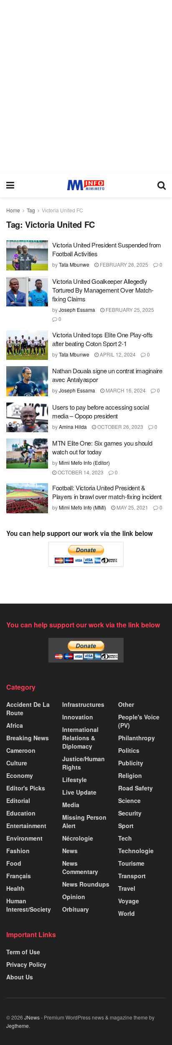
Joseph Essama (77, 309)
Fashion (18, 850)
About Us (19, 977)
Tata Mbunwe (74, 264)
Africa (14, 725)
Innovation (77, 717)
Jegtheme (17, 1025)
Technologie (136, 850)
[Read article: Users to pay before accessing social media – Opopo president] (27, 418)
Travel (126, 888)
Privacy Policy (26, 964)
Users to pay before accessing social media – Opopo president (100, 411)
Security (130, 813)
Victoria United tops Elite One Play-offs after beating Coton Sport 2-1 (102, 339)
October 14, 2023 (80, 472)
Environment (24, 838)
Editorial (18, 800)
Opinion (73, 896)
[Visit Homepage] (85, 185)
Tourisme (131, 863)
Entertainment (26, 825)
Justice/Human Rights (83, 762)
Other (126, 704)
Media (70, 804)
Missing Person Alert (84, 821)
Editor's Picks (25, 788)
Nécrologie (77, 838)
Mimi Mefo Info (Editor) (84, 462)
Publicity (130, 763)
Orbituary (75, 909)
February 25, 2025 (129, 309)
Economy (19, 775)
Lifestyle (74, 779)
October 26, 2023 (119, 426)
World (126, 913)
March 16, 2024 (125, 390)
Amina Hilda (73, 426)
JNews (32, 1017)
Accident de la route (28, 708)
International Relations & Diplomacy (80, 737)
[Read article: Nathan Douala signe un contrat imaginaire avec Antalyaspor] (27, 381)
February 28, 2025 (123, 264)
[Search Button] (161, 184)
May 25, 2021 (131, 507)
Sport (126, 825)
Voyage (128, 901)
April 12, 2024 (117, 354)
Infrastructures (83, 704)
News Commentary (80, 867)
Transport (132, 876)
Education (20, 813)
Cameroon (20, 750)
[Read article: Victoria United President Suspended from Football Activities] (27, 255)
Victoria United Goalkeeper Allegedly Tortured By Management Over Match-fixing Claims (103, 290)
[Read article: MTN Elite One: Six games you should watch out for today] (27, 453)
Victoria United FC (62, 210)
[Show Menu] (10, 184)
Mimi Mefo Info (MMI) (82, 507)
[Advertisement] (86, 86)
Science (129, 800)
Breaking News (27, 738)
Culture (16, 763)
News (70, 850)
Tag (31, 210)
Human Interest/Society (28, 905)
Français (18, 876)
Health (15, 888)
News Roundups (85, 884)
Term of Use (23, 952)
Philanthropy (136, 738)
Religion (130, 775)
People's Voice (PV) (138, 721)
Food (13, 863)
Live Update (79, 792)
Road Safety (135, 788)
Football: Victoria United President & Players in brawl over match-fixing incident (107, 492)
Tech (125, 838)
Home (13, 210)
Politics (128, 750)
